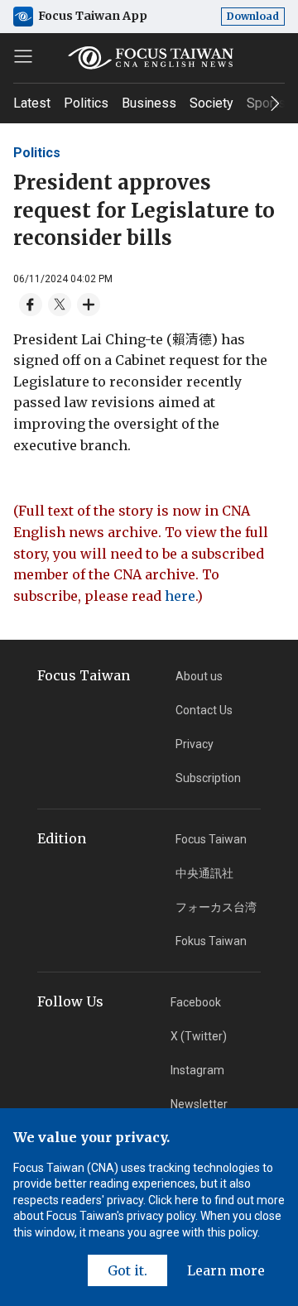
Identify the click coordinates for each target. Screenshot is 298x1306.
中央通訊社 (204, 873)
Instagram (197, 1070)
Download (253, 16)
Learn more (226, 1270)
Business (149, 103)
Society (211, 103)
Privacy (194, 744)
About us (199, 676)
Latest (31, 103)
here (180, 596)
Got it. (127, 1270)
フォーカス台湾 (216, 907)
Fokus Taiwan (211, 941)
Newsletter (199, 1104)
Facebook (196, 1002)
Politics (86, 103)
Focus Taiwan (211, 839)
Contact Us (204, 710)
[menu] (23, 56)
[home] (149, 58)
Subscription (208, 778)
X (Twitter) (199, 1036)
